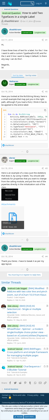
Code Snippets (19, 297)
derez (12, 157)
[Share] (42, 40)
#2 (46, 91)
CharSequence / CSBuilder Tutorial (24, 368)
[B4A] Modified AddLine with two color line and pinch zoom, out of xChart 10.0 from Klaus (27, 291)
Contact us (6, 395)
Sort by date (18, 75)
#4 (46, 256)
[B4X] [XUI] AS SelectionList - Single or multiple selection (24, 309)
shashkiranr (11, 21)
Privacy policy (32, 395)
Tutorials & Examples (19, 358)
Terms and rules (19, 395)
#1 (46, 40)
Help (42, 395)
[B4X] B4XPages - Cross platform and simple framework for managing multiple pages (27, 352)
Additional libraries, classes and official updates (26, 316)
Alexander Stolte (13, 315)
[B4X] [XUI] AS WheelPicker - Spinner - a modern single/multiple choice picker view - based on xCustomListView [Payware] (27, 330)
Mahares (13, 81)
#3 (46, 168)
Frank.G (10, 297)
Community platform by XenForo (23, 402)
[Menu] (4, 3)
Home (4, 397)
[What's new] (45, 3)
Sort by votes (30, 75)
